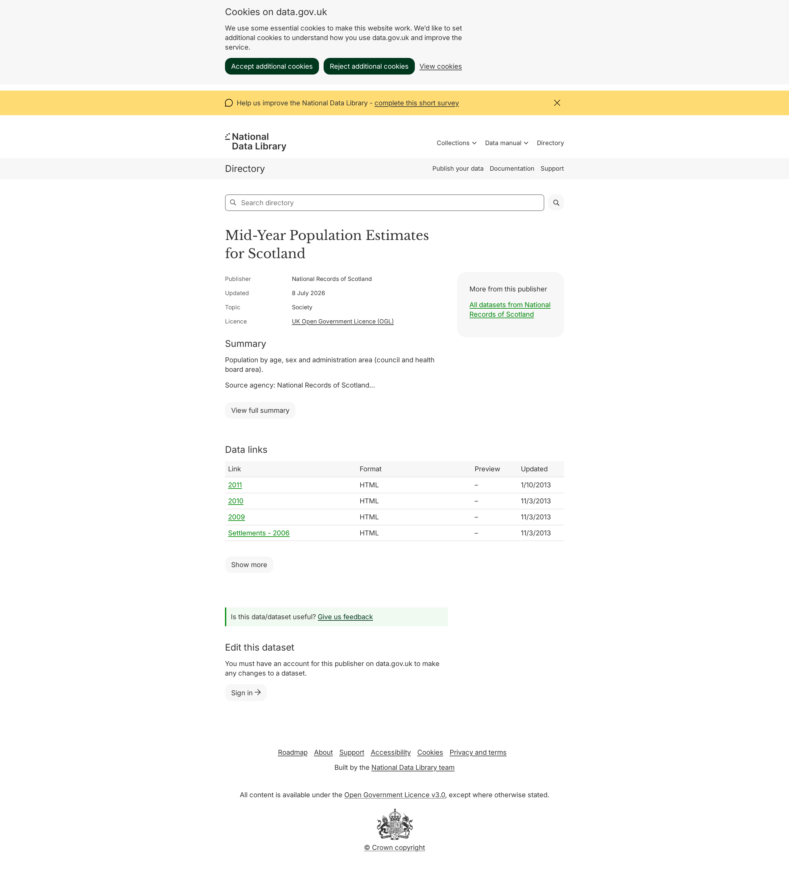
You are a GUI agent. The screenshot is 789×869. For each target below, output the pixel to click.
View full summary (260, 410)
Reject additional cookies (369, 66)
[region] (394, 501)
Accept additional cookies (272, 66)
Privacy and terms (478, 752)
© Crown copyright (394, 847)
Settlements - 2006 (259, 533)
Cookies (430, 752)
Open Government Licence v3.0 (394, 795)
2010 (235, 501)
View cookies (440, 66)
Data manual (503, 143)
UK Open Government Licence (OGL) (343, 321)
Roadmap (293, 752)
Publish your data (458, 168)
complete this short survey (416, 103)
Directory (550, 143)
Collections (453, 143)
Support (552, 168)
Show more (249, 565)
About (323, 752)
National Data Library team (413, 767)
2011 (235, 485)
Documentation (512, 168)
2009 (236, 517)
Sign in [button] (243, 693)
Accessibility (391, 752)
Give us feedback (345, 617)
